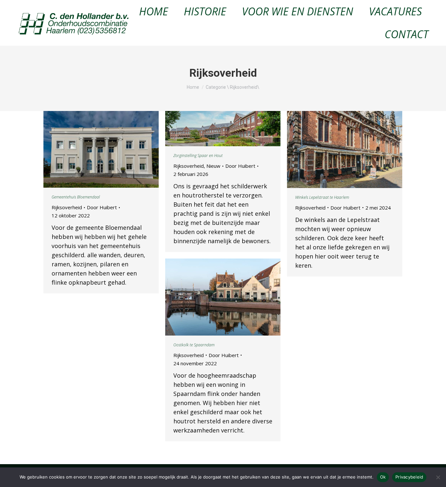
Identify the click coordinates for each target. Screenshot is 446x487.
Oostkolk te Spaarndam (194, 345)
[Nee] (438, 477)
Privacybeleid (409, 476)
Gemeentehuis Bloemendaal (76, 197)
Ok (383, 476)
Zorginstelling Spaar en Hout (198, 155)
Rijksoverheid (67, 207)
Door (102, 207)
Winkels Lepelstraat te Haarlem (322, 197)
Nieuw (213, 166)
